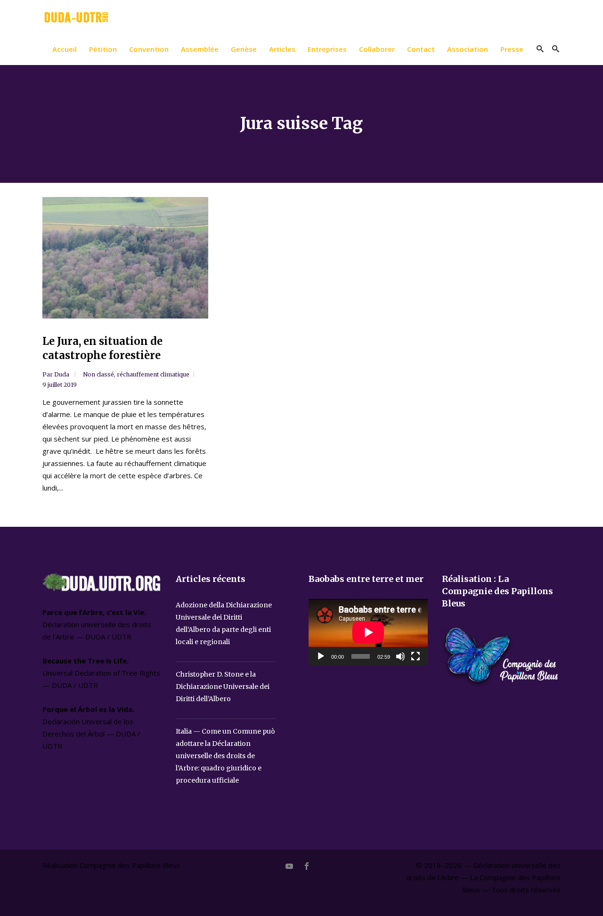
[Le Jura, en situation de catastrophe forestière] (125, 258)
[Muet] (400, 656)
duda (62, 374)
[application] (368, 632)
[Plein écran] (415, 656)
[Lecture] (321, 656)
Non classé (98, 374)
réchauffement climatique (153, 374)
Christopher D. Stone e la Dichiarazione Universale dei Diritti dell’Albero (222, 686)
